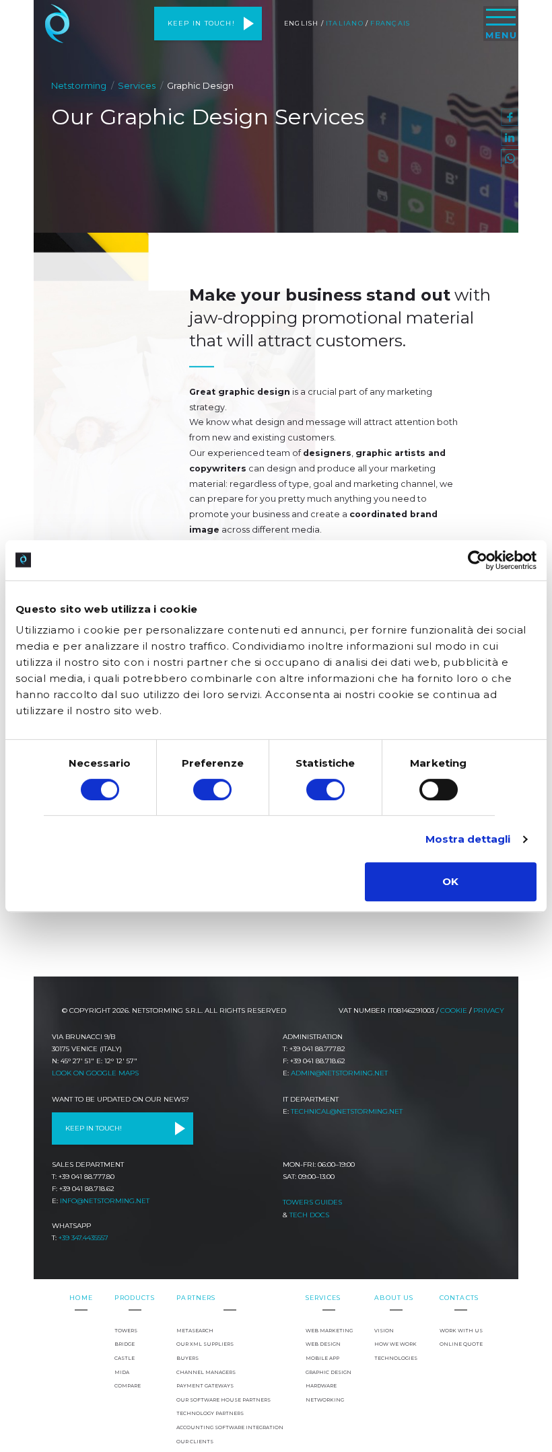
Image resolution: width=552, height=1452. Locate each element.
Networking (325, 1400)
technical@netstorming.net (347, 1111)
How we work (395, 1344)
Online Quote (461, 1344)
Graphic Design (328, 1372)
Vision (384, 1331)
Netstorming (57, 23)
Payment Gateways (205, 1386)
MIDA (121, 1372)
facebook (509, 117)
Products (134, 1297)
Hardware (321, 1386)
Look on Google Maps (95, 1073)
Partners (195, 1297)
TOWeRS (125, 1331)
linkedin (509, 138)
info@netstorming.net (104, 1200)
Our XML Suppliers (205, 1344)
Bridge (124, 1344)
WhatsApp (509, 158)
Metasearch (194, 1331)
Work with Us (461, 1331)
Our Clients (194, 1442)
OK (450, 881)
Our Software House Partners (223, 1400)
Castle (124, 1358)
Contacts (459, 1297)
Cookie (453, 1010)
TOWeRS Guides (312, 1202)
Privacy (488, 1010)
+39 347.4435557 (83, 1237)
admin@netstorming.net (339, 1073)
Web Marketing (329, 1331)
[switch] (212, 789)
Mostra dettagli (468, 839)
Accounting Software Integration (229, 1427)
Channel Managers (206, 1372)
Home (81, 1297)
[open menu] (500, 23)
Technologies (395, 1358)
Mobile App (322, 1358)
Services (137, 85)
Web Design (323, 1344)
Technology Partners (210, 1413)
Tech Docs (309, 1215)
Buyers (187, 1358)
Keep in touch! (201, 23)
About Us (393, 1297)
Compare (127, 1386)
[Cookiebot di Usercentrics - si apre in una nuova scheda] (478, 560)
